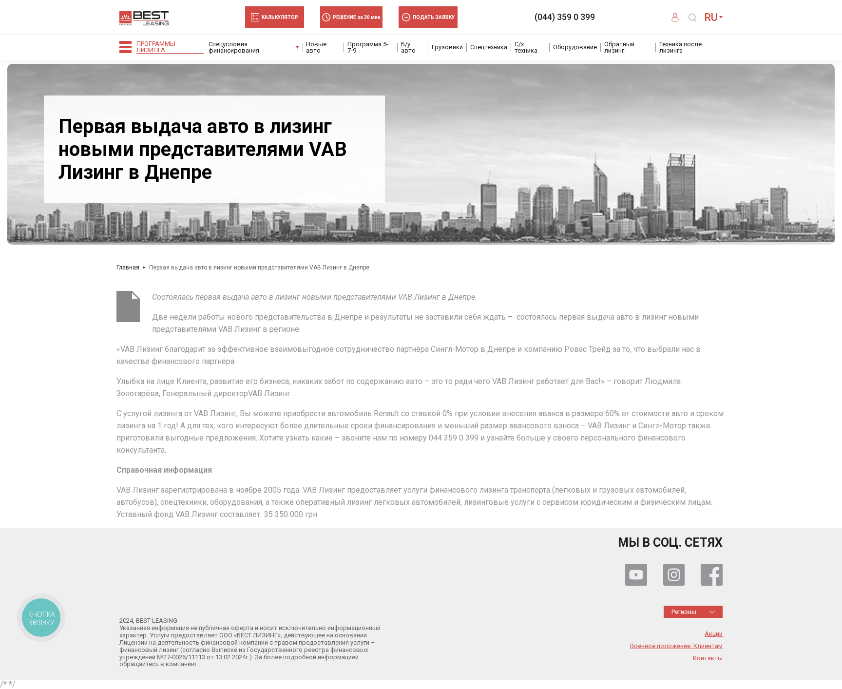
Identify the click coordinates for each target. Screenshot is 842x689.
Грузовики (447, 47)
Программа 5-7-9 (367, 47)
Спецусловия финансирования (234, 47)
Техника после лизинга (680, 47)
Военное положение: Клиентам (676, 646)
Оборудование (575, 47)
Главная (127, 267)
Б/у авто (408, 47)
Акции (714, 634)
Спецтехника (488, 47)
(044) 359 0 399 (565, 17)
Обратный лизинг (619, 47)
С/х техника (526, 47)
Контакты (708, 658)
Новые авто (316, 47)
